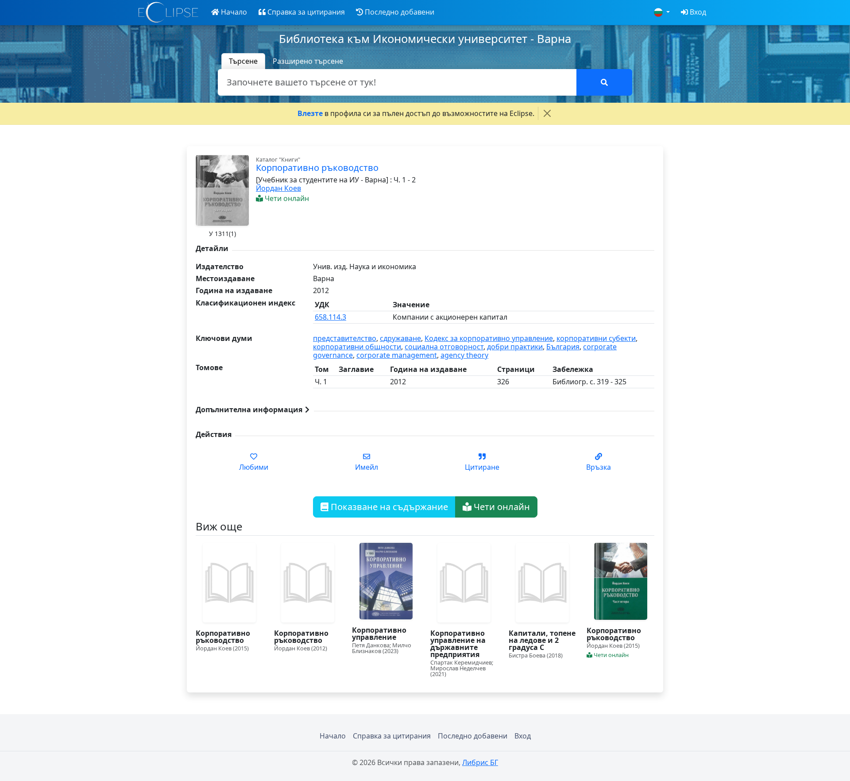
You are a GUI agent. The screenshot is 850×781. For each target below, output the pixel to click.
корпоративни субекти (596, 338)
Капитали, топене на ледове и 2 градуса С (542, 640)
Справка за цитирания (392, 736)
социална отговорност (444, 347)
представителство (344, 338)
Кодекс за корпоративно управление (489, 338)
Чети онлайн (500, 507)
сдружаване (400, 338)
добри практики (515, 347)
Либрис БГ (480, 762)
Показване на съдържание (388, 507)
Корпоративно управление (379, 633)
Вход (522, 736)
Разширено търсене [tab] (308, 61)
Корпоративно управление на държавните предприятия (458, 643)
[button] (229, 12)
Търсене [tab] (243, 61)
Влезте (310, 113)
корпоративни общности (357, 347)
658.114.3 (330, 317)
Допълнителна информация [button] (250, 409)
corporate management (396, 355)
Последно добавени (472, 736)
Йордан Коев (278, 188)
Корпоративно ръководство (223, 636)
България (563, 347)
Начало (333, 736)
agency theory (464, 355)
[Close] (547, 113)
